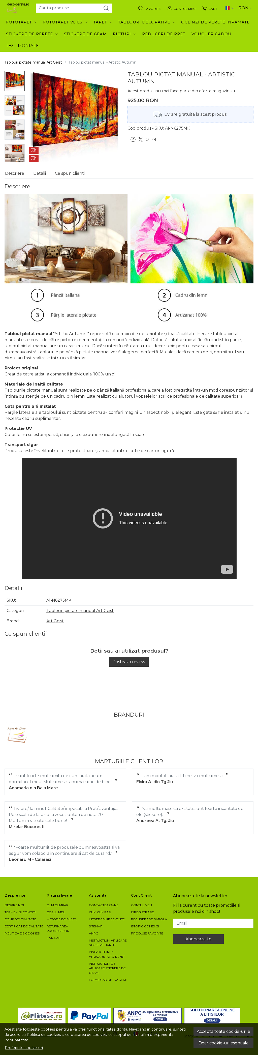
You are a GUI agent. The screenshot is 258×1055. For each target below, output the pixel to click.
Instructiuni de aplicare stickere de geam (107, 968)
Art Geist (55, 621)
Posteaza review (129, 661)
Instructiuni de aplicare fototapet (107, 954)
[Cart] (209, 8)
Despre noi (14, 905)
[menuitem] (15, 81)
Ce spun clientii (70, 173)
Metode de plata (62, 919)
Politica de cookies (44, 1034)
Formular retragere (108, 980)
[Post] (142, 139)
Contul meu (141, 905)
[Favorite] (149, 8)
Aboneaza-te (198, 938)
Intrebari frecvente (107, 919)
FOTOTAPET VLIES (62, 22)
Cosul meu (56, 912)
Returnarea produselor (58, 928)
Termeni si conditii (20, 912)
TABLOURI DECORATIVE (144, 22)
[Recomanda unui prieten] (155, 139)
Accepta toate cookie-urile (223, 1031)
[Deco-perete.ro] (18, 8)
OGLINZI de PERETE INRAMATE (215, 22)
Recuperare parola (149, 919)
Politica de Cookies (22, 933)
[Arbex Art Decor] (17, 735)
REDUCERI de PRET (163, 34)
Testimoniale (22, 45)
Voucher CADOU (211, 34)
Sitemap (96, 926)
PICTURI (122, 34)
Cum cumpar (58, 905)
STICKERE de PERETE (29, 34)
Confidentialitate (20, 919)
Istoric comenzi (145, 926)
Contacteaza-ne (103, 905)
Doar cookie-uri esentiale (224, 1043)
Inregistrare (142, 912)
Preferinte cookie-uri (24, 1047)
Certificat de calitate (24, 926)
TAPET (100, 22)
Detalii (39, 173)
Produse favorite (147, 933)
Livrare (53, 938)
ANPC (93, 933)
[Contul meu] (181, 8)
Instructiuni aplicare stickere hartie (108, 943)
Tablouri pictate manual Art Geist (33, 62)
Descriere (14, 173)
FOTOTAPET (19, 22)
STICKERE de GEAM (85, 34)
